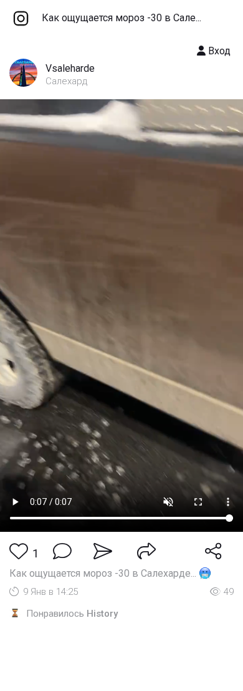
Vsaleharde (70, 68)
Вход (218, 51)
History (102, 613)
